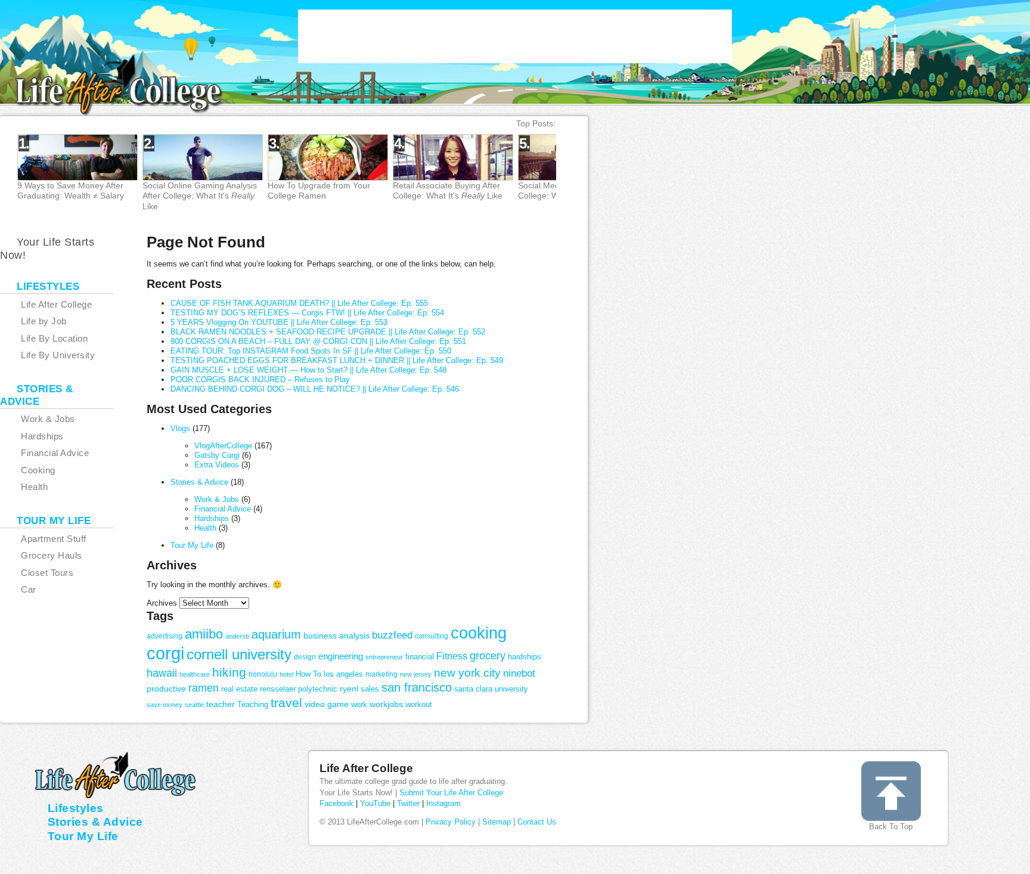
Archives (162, 603)
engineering (340, 656)
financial (419, 656)
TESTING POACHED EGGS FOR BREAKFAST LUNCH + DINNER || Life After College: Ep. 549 (336, 360)
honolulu (263, 674)
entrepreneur (384, 657)
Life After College (366, 768)
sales (370, 688)
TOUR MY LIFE (54, 520)
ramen (203, 688)
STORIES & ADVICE (36, 395)
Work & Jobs (216, 499)
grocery (487, 656)
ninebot (519, 673)
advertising (164, 636)
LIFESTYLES (48, 286)
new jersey (416, 674)
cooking (479, 633)
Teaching (252, 704)
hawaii (162, 673)
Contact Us (536, 821)
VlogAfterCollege (223, 445)
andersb (237, 636)
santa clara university (491, 688)
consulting (431, 636)
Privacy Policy (451, 821)
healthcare (194, 674)
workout (418, 704)
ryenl (349, 688)
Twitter (408, 803)
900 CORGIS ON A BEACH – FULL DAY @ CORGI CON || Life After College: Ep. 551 (318, 341)
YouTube (375, 803)
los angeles (343, 674)
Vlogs (180, 428)
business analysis (336, 635)
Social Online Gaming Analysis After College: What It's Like (199, 195)
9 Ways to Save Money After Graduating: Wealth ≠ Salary (70, 190)
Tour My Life (191, 545)
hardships (524, 656)
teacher (220, 704)
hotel (286, 674)
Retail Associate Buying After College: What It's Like (447, 190)
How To (308, 674)
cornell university (239, 654)
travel (286, 703)
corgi (165, 653)
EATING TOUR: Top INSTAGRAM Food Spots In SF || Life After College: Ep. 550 (310, 350)
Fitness (451, 656)
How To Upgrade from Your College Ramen (319, 190)
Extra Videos (216, 464)
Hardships (211, 518)
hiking (229, 672)
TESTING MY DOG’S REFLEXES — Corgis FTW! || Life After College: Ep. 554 (307, 312)
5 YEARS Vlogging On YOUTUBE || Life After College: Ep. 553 (278, 322)
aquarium (276, 634)
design (305, 657)
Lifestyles (76, 808)
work (359, 704)
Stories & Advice (199, 482)
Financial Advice (222, 508)
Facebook (336, 803)
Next (598, 173)
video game (327, 704)
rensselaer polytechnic (298, 688)
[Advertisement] (515, 36)
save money (164, 704)
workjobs (386, 704)
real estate (239, 688)
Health (205, 527)
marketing (381, 674)
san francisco (416, 687)
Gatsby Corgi (217, 455)
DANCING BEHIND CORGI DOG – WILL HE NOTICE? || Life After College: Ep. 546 (314, 389)
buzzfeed (392, 635)
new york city (467, 673)
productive (166, 688)
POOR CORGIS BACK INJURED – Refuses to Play (260, 379)
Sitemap (496, 821)
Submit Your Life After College (451, 792)
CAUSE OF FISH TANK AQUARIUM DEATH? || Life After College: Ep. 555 (299, 303)
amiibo (204, 634)
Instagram (443, 803)
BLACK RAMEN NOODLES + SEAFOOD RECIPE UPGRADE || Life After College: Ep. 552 (327, 331)
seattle (194, 704)
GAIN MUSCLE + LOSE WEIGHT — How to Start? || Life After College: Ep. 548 (308, 369)
